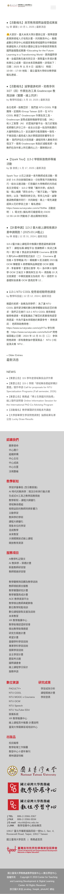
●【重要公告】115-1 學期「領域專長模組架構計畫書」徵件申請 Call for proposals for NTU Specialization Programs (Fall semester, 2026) (32, 387)
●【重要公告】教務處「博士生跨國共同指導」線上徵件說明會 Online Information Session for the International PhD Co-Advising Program (31, 400)
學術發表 (45, 697)
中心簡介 (13, 450)
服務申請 (13, 671)
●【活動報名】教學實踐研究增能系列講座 (28, 409)
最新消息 (41, 26)
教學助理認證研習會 (19, 624)
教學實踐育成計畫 (18, 594)
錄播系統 (13, 714)
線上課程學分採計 (18, 667)
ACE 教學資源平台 (19, 598)
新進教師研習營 (17, 567)
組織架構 (13, 454)
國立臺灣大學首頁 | (18, 839)
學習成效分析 (48, 688)
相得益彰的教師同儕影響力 (23, 508)
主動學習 (13, 513)
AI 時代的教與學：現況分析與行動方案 (29, 491)
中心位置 (13, 467)
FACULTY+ (15, 688)
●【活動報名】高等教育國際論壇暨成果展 (31, 22)
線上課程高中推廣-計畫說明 (23, 722)
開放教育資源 (16, 543)
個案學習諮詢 (16, 650)
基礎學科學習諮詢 (18, 641)
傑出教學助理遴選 (18, 628)
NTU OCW (14, 701)
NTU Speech (16, 705)
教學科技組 (16, 99)
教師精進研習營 (17, 571)
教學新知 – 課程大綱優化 (22, 500)
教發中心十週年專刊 (19, 751)
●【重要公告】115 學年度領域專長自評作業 (29, 378)
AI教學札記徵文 (17, 558)
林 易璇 (14, 236)
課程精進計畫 (48, 692)
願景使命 (13, 445)
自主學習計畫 (16, 654)
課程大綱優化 (16, 521)
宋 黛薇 (14, 26)
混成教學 (13, 530)
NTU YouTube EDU (19, 710)
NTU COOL (15, 692)
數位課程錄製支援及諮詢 (22, 611)
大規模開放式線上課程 (21, 538)
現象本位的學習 (17, 525)
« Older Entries (14, 355)
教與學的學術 (16, 517)
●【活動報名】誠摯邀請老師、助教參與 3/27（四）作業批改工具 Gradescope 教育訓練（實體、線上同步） (30, 91)
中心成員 (13, 462)
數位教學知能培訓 (18, 607)
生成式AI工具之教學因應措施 (24, 495)
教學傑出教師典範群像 (21, 603)
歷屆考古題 (15, 658)
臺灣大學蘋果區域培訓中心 (23, 727)
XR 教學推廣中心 (18, 620)
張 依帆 (14, 168)
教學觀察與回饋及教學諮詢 (23, 581)
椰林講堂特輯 (16, 755)
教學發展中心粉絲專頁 (29, 825)
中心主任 (13, 458)
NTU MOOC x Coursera (22, 697)
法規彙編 (13, 471)
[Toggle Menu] (53, 7)
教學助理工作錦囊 (18, 747)
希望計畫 (13, 637)
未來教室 (13, 534)
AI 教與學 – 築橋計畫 (20, 563)
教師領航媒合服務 (18, 586)
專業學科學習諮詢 (18, 645)
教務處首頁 (36, 839)
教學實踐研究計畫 (18, 590)
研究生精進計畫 (17, 633)
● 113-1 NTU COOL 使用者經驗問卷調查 (31, 291)
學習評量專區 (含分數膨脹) (23, 487)
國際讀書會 (15, 663)
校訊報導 (13, 743)
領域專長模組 (16, 504)
